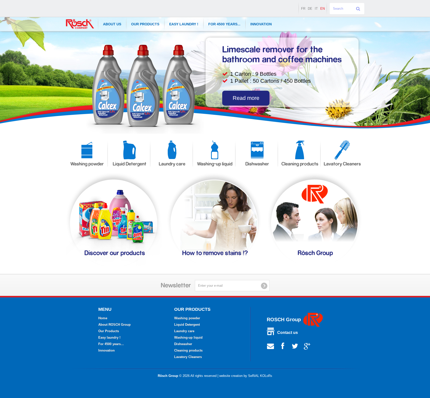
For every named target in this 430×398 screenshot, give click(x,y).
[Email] (270, 346)
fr (303, 8)
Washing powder (87, 164)
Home (102, 318)
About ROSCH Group (114, 324)
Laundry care (172, 164)
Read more (246, 98)
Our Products (145, 24)
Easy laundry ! (183, 24)
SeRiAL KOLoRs (260, 376)
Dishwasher (257, 164)
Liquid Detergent (129, 164)
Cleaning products (299, 164)
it (316, 8)
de (310, 8)
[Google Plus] (307, 346)
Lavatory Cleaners (342, 164)
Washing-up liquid (214, 164)
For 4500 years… (111, 344)
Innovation (261, 24)
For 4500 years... (224, 24)
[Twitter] (295, 346)
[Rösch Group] (80, 24)
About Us (112, 24)
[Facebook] (282, 346)
